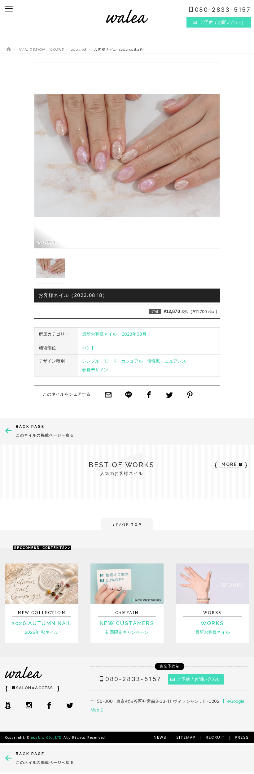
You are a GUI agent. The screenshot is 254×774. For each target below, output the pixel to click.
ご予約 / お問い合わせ (199, 679)
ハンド (88, 347)
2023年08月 (134, 334)
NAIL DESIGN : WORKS (41, 50)
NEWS (160, 737)
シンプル (90, 360)
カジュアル (132, 360)
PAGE (127, 525)
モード (110, 360)
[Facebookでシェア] (149, 395)
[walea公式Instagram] (28, 706)
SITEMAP (186, 737)
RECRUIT (215, 737)
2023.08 (79, 50)
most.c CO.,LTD (46, 737)
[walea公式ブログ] (8, 706)
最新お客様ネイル (99, 334)
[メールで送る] (108, 395)
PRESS (242, 737)
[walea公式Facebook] (49, 706)
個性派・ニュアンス (166, 360)
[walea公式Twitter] (69, 706)
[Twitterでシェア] (169, 395)
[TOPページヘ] (8, 49)
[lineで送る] (128, 395)
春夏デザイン (95, 369)
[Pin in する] (189, 395)
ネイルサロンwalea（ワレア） (127, 16)
